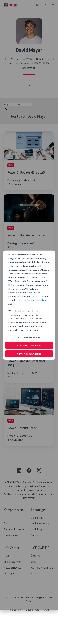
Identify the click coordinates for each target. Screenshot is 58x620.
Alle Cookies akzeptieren (29, 345)
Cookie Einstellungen (29, 337)
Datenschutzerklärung (37, 300)
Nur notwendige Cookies (29, 353)
